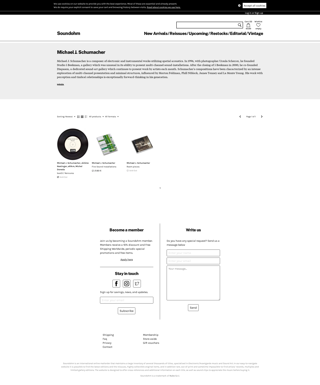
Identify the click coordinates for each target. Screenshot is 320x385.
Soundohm (68, 33)
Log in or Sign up (254, 13)
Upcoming (198, 33)
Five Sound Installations (104, 166)
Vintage (255, 33)
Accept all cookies (254, 5)
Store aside (150, 338)
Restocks (219, 33)
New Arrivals (156, 33)
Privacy (107, 342)
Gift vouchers (151, 342)
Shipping (108, 334)
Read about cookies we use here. (163, 7)
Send (193, 308)
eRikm (71, 166)
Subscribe (127, 311)
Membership (150, 334)
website (60, 84)
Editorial (238, 33)
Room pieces (133, 166)
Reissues (178, 33)
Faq (105, 338)
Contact (107, 346)
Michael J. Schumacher (68, 163)
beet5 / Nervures (65, 173)
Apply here (126, 259)
